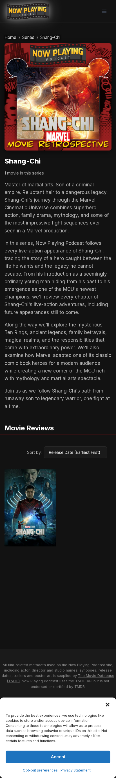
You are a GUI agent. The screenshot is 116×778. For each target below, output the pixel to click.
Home (10, 37)
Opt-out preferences (40, 770)
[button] (107, 704)
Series (28, 37)
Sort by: (34, 452)
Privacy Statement (76, 770)
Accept (58, 756)
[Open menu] (104, 11)
